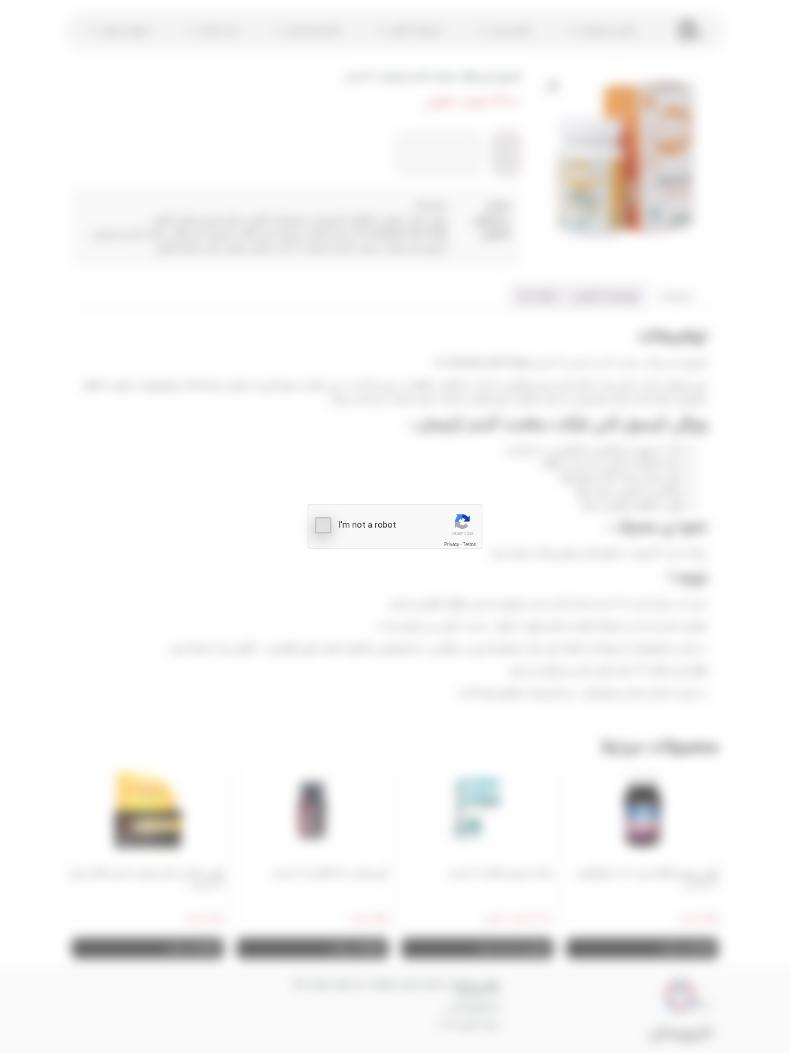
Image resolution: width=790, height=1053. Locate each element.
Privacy (451, 544)
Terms (469, 544)
